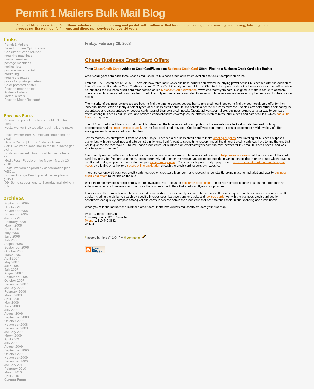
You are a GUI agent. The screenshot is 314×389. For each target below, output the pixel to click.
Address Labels (15, 92)
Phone (89, 220)
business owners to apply (126, 127)
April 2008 (11, 299)
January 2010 (14, 365)
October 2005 (14, 207)
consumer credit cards (196, 183)
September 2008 (16, 317)
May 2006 (11, 233)
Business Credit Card (183, 68)
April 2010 (11, 376)
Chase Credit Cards (107, 68)
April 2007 (11, 258)
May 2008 (11, 302)
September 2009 (16, 350)
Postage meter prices (19, 88)
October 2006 (14, 251)
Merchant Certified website (179, 90)
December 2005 (16, 214)
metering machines (18, 55)
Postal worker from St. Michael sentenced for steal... (37, 136)
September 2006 (16, 247)
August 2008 (13, 313)
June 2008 (12, 306)
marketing (11, 74)
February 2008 (15, 291)
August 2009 (13, 346)
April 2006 (11, 229)
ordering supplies (224, 138)
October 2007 (14, 280)
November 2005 (16, 211)
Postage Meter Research (22, 99)
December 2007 (16, 284)
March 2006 (13, 225)
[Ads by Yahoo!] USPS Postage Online (32, 142)
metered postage (16, 77)
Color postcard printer (20, 85)
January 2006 (14, 218)
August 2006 (13, 244)
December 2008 (16, 328)
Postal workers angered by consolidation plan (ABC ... (37, 169)
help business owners (235, 155)
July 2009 (11, 343)
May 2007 (11, 262)
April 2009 (11, 339)
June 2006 (12, 236)
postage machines (17, 63)
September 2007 (16, 277)
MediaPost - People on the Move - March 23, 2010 (37, 162)
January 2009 (14, 332)
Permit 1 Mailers (16, 44)
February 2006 (15, 222)
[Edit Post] (144, 237)
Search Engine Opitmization (24, 48)
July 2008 (11, 310)
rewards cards (215, 196)
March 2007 (13, 255)
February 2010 (15, 368)
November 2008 (16, 324)
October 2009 (14, 354)
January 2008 (14, 288)
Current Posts (15, 379)
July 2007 (11, 269)
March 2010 (13, 372)
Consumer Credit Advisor (22, 52)
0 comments (132, 237)
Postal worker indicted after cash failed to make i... (38, 129)
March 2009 (13, 335)
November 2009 (16, 357)
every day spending (163, 162)
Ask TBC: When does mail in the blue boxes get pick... (39, 147)
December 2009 (16, 361)
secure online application (143, 165)
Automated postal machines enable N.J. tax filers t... (36, 122)
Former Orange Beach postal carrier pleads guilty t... (36, 177)
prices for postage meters (23, 81)
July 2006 (11, 240)
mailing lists (12, 66)
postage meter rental (19, 70)
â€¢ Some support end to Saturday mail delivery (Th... (39, 184)
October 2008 (14, 321)
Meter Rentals (14, 96)
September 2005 (16, 203)
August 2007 (13, 273)
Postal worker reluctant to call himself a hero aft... (36, 155)
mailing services (16, 59)
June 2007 (12, 266)
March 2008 (13, 295)
